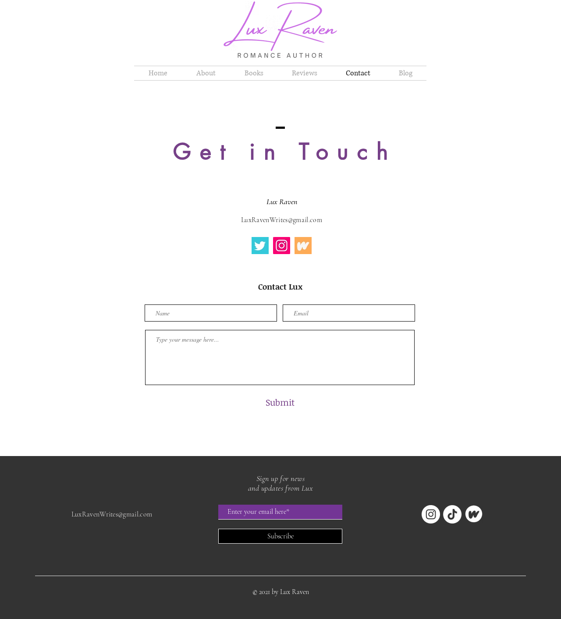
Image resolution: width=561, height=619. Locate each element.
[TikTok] (452, 514)
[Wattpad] (303, 245)
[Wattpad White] (474, 514)
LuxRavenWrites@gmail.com (281, 220)
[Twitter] (260, 245)
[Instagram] (281, 245)
